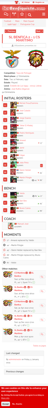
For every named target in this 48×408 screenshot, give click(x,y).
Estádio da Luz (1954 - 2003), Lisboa (25, 86)
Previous (11, 31)
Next (38, 31)
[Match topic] (42, 277)
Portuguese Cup (27, 24)
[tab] (24, 353)
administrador (15, 359)
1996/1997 (11, 24)
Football (7, 21)
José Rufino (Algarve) (20, 89)
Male (17, 21)
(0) (25, 45)
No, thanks (17, 404)
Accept (5, 404)
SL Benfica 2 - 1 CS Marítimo (24, 38)
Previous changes (15, 371)
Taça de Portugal (23, 73)
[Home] (23, 8)
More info (5, 398)
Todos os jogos (39, 346)
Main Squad (28, 21)
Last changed (13, 353)
